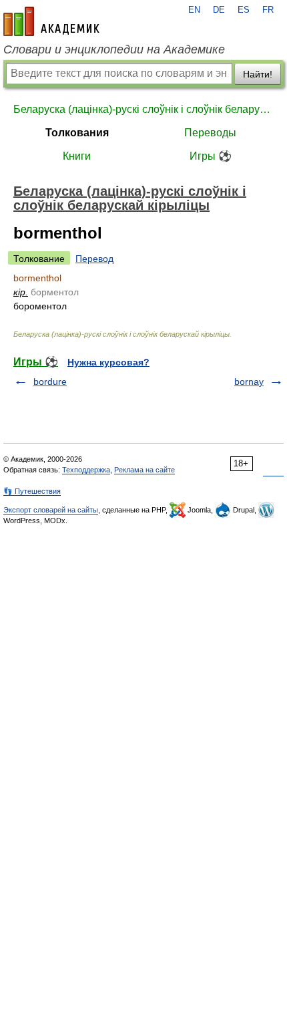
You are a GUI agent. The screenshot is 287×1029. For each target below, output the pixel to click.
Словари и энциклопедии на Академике (114, 49)
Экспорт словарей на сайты (50, 510)
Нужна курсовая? (108, 362)
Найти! (257, 74)
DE (219, 10)
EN (194, 10)
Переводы (210, 132)
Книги (77, 156)
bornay (249, 381)
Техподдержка (86, 470)
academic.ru (51, 21)
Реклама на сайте (144, 470)
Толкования (77, 132)
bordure (50, 381)
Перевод (94, 258)
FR (268, 10)
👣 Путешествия (32, 491)
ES (244, 10)
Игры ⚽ (211, 156)
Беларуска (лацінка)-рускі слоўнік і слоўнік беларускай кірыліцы (143, 109)
